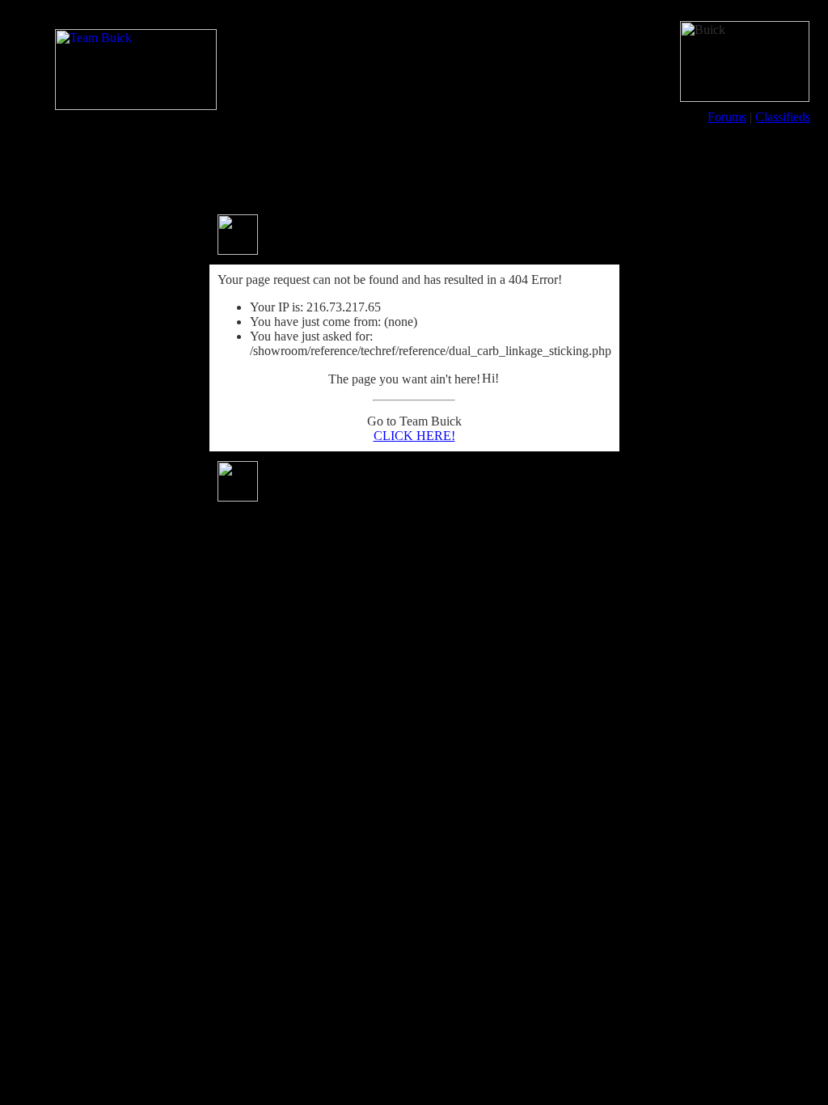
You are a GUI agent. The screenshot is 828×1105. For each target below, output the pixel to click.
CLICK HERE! (414, 435)
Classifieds (782, 117)
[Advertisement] (414, 168)
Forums (727, 117)
